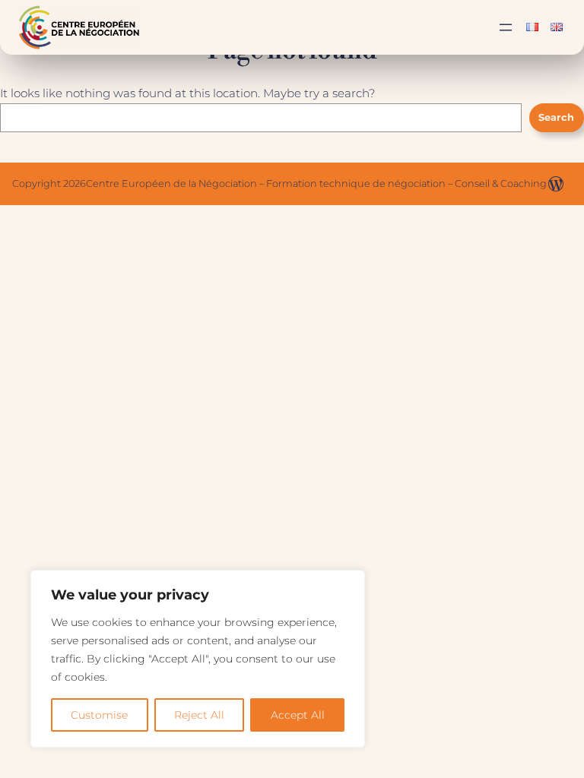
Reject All (199, 715)
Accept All (298, 715)
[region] (197, 659)
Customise (99, 715)
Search (556, 117)
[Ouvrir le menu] (506, 27)
